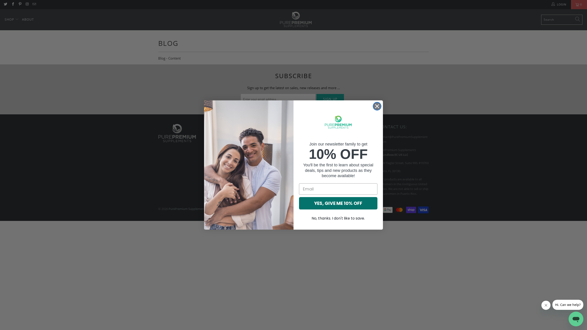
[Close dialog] (377, 106)
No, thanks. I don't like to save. (338, 218)
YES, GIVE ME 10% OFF (338, 203)
